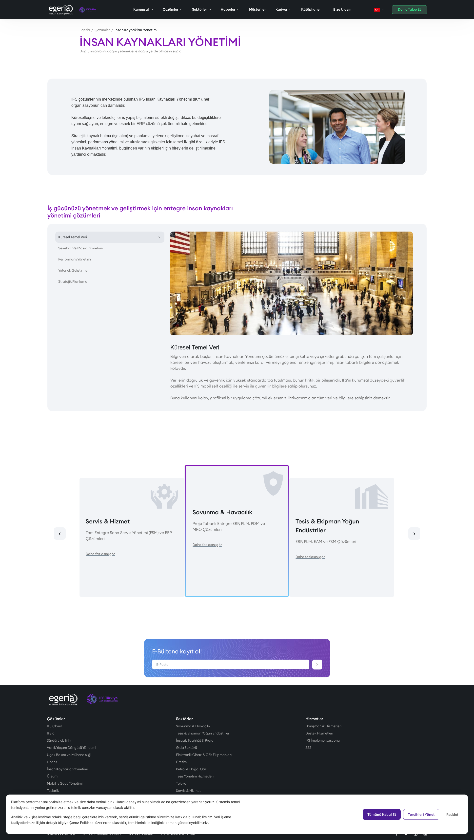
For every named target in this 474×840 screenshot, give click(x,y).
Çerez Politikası (81, 822)
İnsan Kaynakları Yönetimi (67, 769)
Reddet (452, 814)
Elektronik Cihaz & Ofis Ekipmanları (204, 755)
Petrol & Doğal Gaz (191, 769)
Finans (52, 762)
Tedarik (53, 790)
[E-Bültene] (317, 664)
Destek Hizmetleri (319, 733)
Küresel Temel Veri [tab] (72, 237)
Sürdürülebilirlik (59, 740)
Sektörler (199, 9)
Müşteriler (257, 9)
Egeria (84, 30)
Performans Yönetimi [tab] (74, 259)
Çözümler (170, 9)
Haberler (228, 9)
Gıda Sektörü (186, 747)
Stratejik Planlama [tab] (72, 281)
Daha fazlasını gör (100, 554)
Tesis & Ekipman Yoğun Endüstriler (202, 733)
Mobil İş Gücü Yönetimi (64, 783)
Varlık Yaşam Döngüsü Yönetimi (71, 747)
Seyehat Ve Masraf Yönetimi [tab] (80, 248)
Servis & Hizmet (188, 790)
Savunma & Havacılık (193, 726)
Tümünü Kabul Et (381, 814)
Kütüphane (310, 9)
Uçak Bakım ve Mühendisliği (69, 755)
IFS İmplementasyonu (322, 740)
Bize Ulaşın (342, 9)
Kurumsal (141, 9)
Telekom (182, 783)
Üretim (52, 776)
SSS (308, 747)
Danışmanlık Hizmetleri (323, 726)
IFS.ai (51, 733)
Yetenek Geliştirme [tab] (72, 270)
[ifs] (88, 9)
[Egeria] (61, 9)
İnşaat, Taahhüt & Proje (194, 740)
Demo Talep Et (409, 9)
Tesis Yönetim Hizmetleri (195, 776)
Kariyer (281, 9)
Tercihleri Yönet (421, 814)
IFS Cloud (54, 726)
